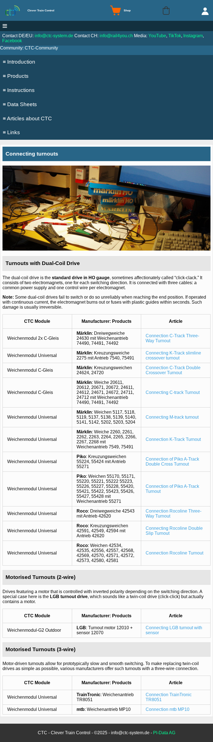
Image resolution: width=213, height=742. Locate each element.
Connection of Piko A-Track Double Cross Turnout (172, 461)
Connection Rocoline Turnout (174, 553)
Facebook (12, 40)
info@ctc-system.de (54, 35)
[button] (166, 10)
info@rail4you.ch (116, 35)
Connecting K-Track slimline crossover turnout (173, 355)
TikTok (174, 35)
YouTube (157, 35)
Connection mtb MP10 (167, 709)
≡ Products (16, 76)
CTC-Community (41, 48)
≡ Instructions (19, 90)
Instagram (193, 35)
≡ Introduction (19, 62)
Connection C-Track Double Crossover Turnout (173, 370)
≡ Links (11, 132)
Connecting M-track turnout (172, 417)
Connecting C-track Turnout (173, 392)
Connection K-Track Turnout (173, 439)
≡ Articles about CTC (27, 118)
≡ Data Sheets (20, 104)
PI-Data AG (164, 732)
